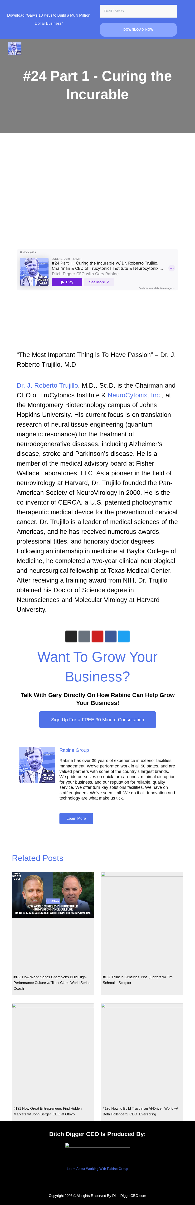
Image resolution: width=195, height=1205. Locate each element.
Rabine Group (74, 750)
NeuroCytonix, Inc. (135, 395)
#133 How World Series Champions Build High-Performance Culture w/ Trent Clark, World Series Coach (52, 982)
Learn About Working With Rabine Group (97, 1169)
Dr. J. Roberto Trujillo (47, 385)
